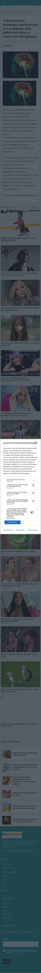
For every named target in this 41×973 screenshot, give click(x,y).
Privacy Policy (33, 530)
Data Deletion (8, 530)
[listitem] (20, 480)
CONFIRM (12, 522)
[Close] (37, 443)
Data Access (20, 530)
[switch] (32, 485)
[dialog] (20, 486)
